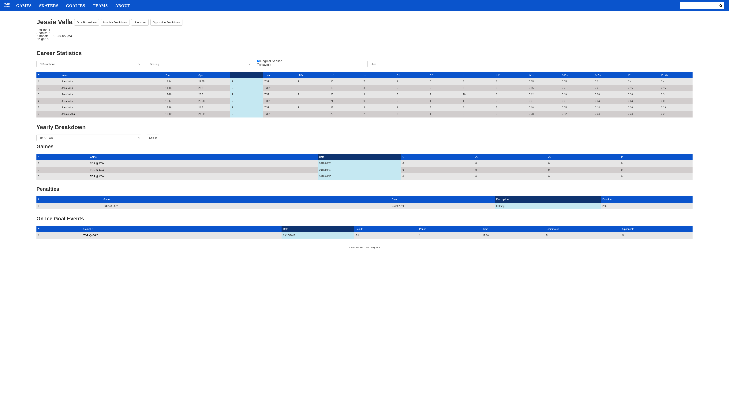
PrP (498, 75)
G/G (531, 75)
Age (200, 75)
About (122, 6)
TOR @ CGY (97, 163)
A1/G (565, 75)
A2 (431, 75)
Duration (606, 199)
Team (267, 75)
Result (359, 229)
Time (485, 229)
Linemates (140, 22)
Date (321, 156)
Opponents (628, 229)
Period (422, 229)
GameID (87, 229)
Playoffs (265, 64)
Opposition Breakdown (166, 22)
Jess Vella (67, 81)
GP (332, 75)
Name (65, 75)
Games (24, 6)
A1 (398, 75)
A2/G (598, 75)
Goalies (75, 6)
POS (300, 75)
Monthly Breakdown (115, 22)
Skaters (48, 6)
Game (93, 156)
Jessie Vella (68, 114)
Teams (100, 6)
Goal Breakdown (87, 22)
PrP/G (664, 75)
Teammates (552, 229)
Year (167, 75)
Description (502, 199)
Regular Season (271, 61)
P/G (630, 75)
